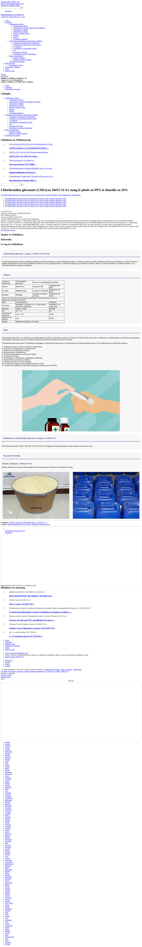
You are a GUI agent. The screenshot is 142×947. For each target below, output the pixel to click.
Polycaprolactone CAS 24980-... (22, 164)
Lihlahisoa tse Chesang (51, 669)
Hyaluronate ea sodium (16, 61)
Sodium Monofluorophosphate (34, 671)
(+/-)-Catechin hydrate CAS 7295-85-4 (25, 636)
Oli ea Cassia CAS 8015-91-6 (21, 604)
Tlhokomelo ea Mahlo (20, 30)
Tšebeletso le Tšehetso (12, 67)
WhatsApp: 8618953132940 (10, 5)
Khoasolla (8, 533)
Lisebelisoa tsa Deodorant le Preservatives (27, 45)
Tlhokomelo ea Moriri (20, 32)
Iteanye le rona (10, 71)
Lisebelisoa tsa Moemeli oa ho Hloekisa (26, 43)
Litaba (7, 69)
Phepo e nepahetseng (16, 56)
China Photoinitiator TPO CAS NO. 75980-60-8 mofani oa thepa (28, 524)
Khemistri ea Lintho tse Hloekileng (24, 54)
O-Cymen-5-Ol (50, 671)
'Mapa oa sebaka (66, 669)
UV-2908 (4, 671)
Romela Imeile (5, 677)
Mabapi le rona (10, 63)
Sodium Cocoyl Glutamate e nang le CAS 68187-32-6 (32, 628)
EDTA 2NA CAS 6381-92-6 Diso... (23, 156)
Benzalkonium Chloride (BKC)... (23, 180)
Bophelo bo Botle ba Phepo (22, 60)
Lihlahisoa (8, 22)
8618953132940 (6, 675)
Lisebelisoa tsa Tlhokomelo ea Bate (25, 48)
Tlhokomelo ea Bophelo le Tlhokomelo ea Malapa (25, 41)
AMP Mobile (77, 669)
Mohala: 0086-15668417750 (10, 2)
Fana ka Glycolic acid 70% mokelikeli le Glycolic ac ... (32, 620)
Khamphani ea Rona (16, 65)
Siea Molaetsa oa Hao (8, 230)
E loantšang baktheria (20, 39)
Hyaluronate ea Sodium (15, 671)
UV (14, 50)
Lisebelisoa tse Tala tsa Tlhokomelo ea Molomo (29, 28)
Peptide (15, 37)
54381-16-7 (65, 671)
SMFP (58, 671)
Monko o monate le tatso (21, 33)
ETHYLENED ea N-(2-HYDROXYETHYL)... (29, 148)
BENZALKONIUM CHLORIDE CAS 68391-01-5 (30, 596)
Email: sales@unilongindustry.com (12, 3)
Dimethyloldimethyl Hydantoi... (22, 172)
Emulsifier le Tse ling (20, 52)
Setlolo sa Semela (19, 58)
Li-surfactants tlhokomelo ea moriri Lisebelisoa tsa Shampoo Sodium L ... (40, 612)
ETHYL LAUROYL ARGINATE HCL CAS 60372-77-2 (27, 522)
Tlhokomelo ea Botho (16, 24)
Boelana (16, 35)
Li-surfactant (17, 46)
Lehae (7, 20)
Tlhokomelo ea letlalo (20, 26)
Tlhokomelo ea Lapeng (12, 89)
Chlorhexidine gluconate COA (15, 531)
